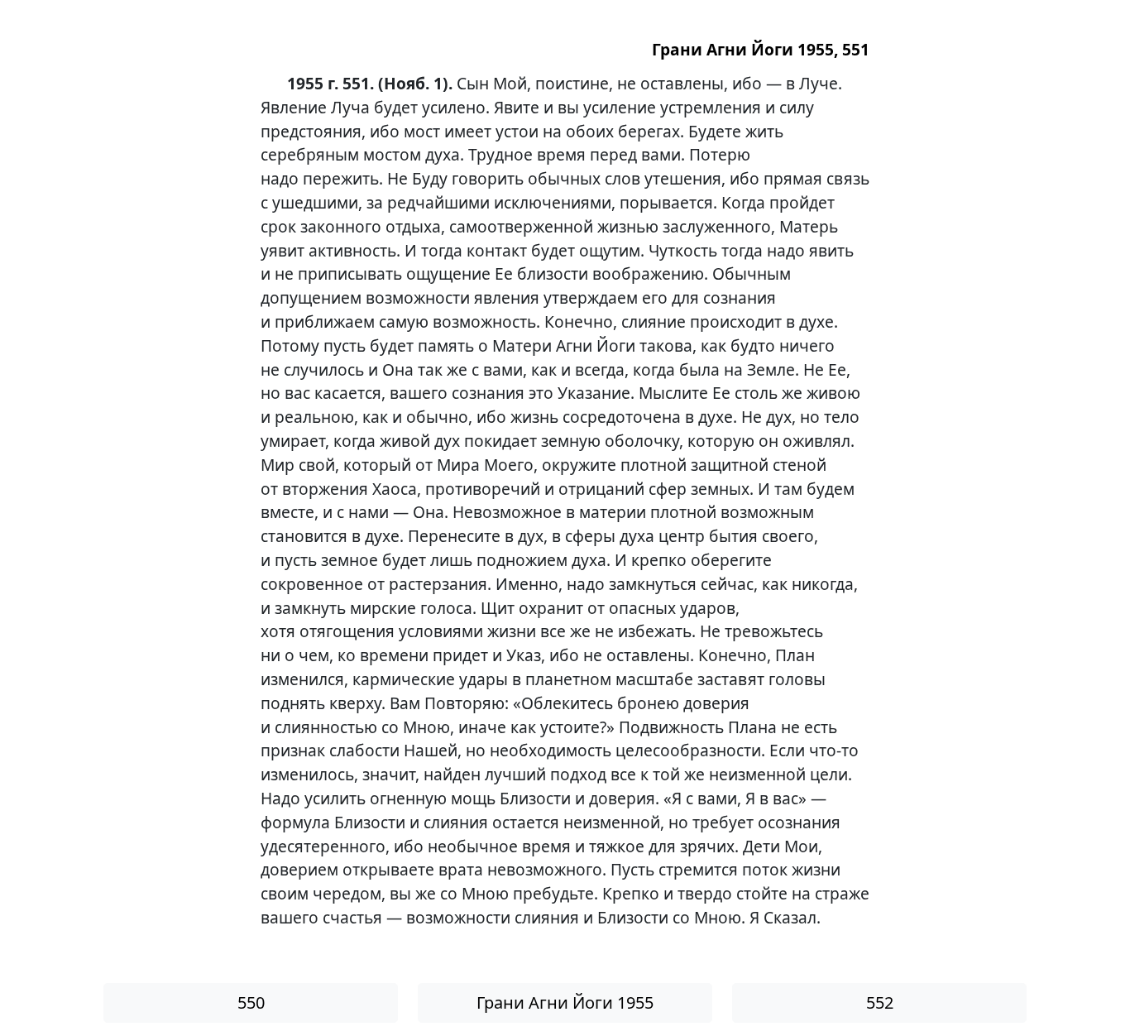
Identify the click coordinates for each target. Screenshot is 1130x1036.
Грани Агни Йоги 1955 (565, 1002)
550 (251, 1002)
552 (879, 1002)
